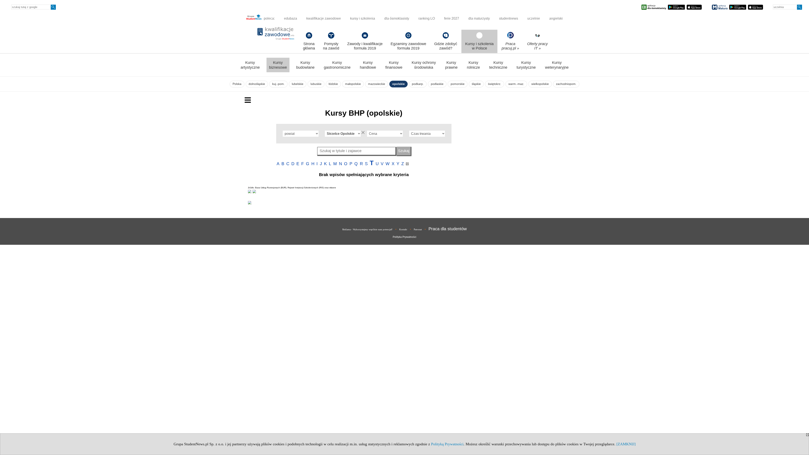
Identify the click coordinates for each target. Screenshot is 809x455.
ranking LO (426, 18)
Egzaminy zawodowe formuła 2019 (408, 46)
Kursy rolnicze (473, 65)
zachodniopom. (566, 84)
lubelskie (297, 84)
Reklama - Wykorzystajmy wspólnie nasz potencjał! (367, 229)
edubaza (290, 18)
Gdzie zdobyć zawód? (445, 46)
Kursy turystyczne (526, 65)
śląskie (476, 84)
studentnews (508, 18)
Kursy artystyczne (250, 65)
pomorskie (458, 84)
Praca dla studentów (448, 228)
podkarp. (418, 84)
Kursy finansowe (393, 65)
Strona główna (309, 46)
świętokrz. (494, 84)
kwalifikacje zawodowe (323, 18)
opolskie (398, 84)
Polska (237, 84)
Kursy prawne (451, 65)
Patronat (418, 229)
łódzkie (333, 84)
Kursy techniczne (498, 65)
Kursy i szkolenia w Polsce (479, 46)
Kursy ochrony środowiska (424, 65)
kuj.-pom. (278, 84)
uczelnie (533, 18)
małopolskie (353, 84)
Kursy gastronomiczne (337, 65)
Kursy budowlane (305, 65)
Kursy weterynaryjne (557, 65)
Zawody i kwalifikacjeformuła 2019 (365, 46)
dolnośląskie (257, 84)
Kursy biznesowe (278, 65)
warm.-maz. (516, 84)
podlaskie (437, 84)
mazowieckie (376, 84)
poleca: (269, 18)
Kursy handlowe (368, 65)
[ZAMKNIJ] (626, 444)
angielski (556, 18)
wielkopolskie (540, 84)
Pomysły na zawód (331, 46)
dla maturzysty (479, 18)
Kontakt (403, 229)
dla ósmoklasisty (396, 18)
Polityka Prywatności (404, 237)
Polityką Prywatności (447, 444)
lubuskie (316, 84)
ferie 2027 (451, 18)
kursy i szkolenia (362, 18)
